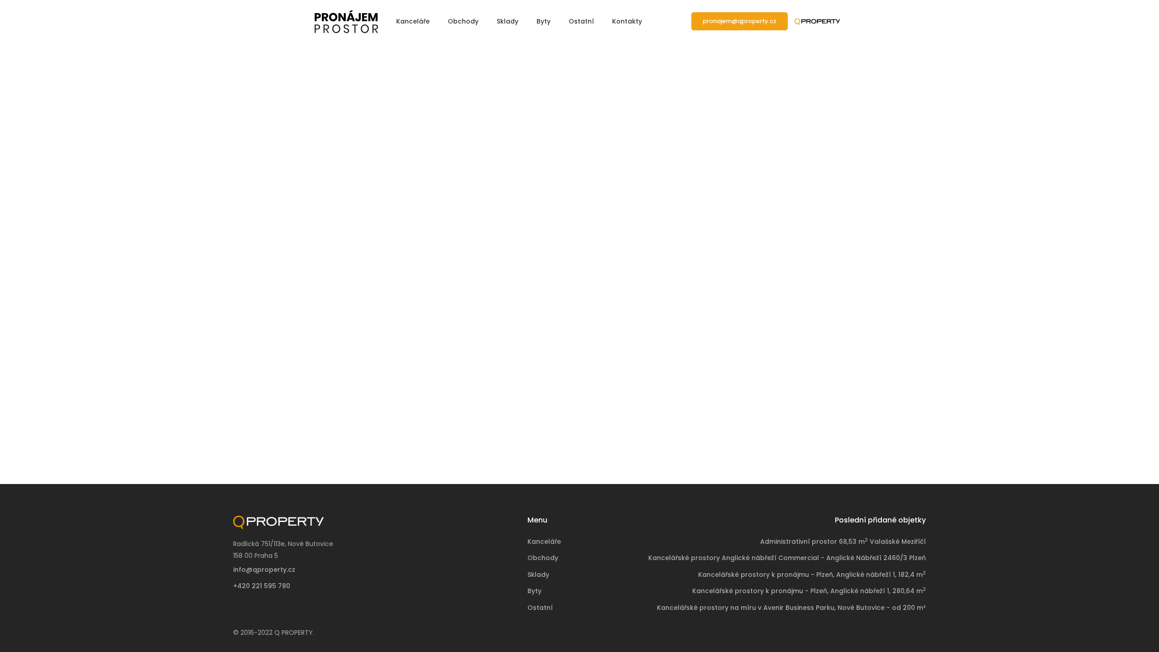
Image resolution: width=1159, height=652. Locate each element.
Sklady (507, 21)
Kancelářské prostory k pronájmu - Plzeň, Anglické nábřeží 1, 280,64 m (809, 590)
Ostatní (581, 21)
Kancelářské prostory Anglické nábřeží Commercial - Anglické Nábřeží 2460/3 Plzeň (787, 557)
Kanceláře (413, 21)
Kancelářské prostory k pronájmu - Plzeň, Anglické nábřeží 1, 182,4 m (812, 574)
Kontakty (627, 21)
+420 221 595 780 (261, 585)
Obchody (463, 21)
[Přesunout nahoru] (1133, 626)
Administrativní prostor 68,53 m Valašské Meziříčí (843, 541)
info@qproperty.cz (264, 569)
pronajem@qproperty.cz (739, 21)
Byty (543, 21)
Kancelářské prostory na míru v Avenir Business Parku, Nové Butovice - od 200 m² (791, 607)
